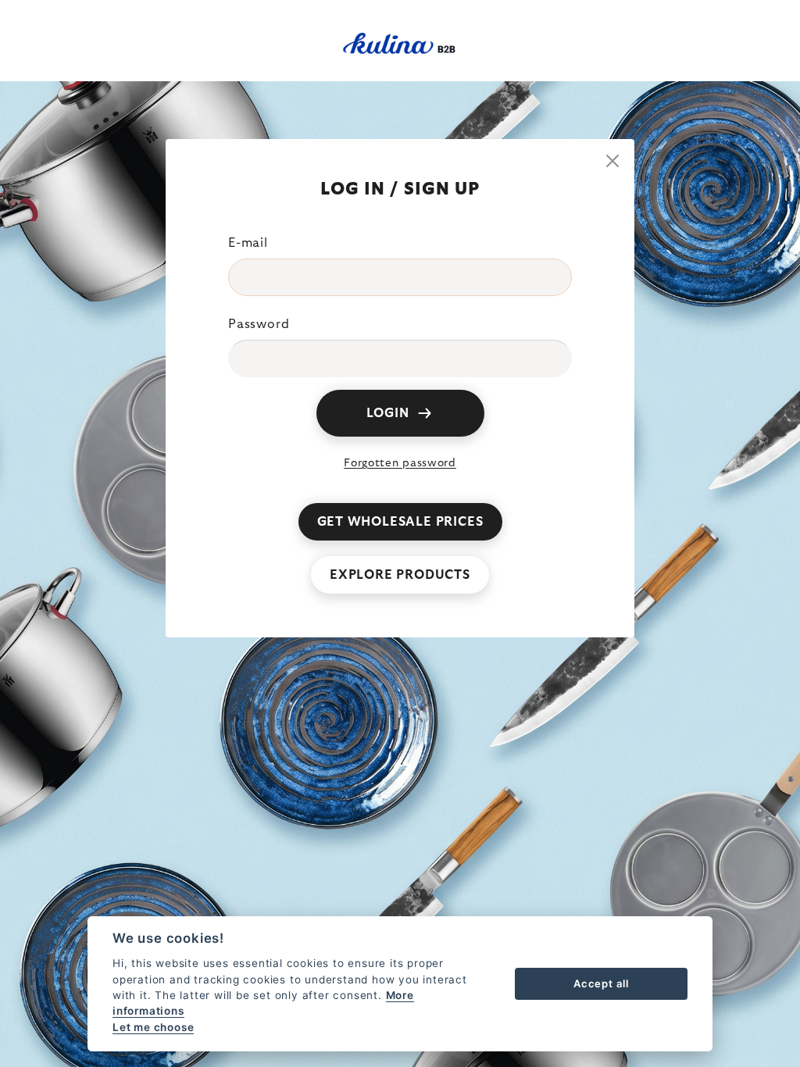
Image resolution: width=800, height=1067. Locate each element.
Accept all (601, 983)
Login (387, 413)
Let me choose (153, 1027)
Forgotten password (400, 463)
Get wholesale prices (400, 522)
